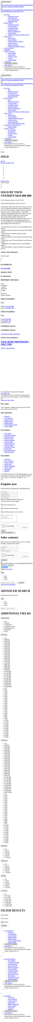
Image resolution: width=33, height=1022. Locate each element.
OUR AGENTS (9, 48)
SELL (6, 36)
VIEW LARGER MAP (8, 348)
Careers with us (8, 462)
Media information (9, 466)
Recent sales (11, 38)
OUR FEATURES (9, 959)
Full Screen (9, 569)
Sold (5, 579)
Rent (9, 100)
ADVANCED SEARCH (8, 584)
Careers (10, 58)
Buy (5, 14)
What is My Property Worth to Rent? (18, 35)
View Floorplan (5, 268)
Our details (7, 996)
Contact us (7, 459)
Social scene (11, 55)
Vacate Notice (12, 33)
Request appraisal (13, 45)
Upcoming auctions (13, 19)
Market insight (8, 421)
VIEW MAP (4, 334)
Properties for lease (13, 25)
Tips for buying (12, 18)
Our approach (12, 53)
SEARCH (21, 582)
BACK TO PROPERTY (8, 532)
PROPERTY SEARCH (11, 63)
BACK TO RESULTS (7, 163)
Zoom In (3, 565)
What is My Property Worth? (16, 46)
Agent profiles (12, 60)
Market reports (12, 127)
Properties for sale (13, 16)
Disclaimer (7, 469)
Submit (3, 530)
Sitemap (6, 471)
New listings (8, 433)
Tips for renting (12, 26)
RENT (6, 23)
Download (4, 560)
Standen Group (12, 56)
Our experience (8, 930)
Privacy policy (8, 467)
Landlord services (13, 28)
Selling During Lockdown (15, 41)
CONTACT (7, 61)
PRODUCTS (8, 125)
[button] (3, 181)
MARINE (7, 50)
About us (7, 416)
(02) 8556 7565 (9, 308)
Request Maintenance (14, 31)
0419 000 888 (10, 306)
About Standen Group (10, 424)
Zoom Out (10, 565)
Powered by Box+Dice (7, 400)
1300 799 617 (8, 946)
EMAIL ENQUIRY (14, 334)
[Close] (1, 571)
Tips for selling (12, 40)
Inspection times (12, 21)
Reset (3, 569)
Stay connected (8, 461)
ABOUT (7, 51)
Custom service (12, 43)
